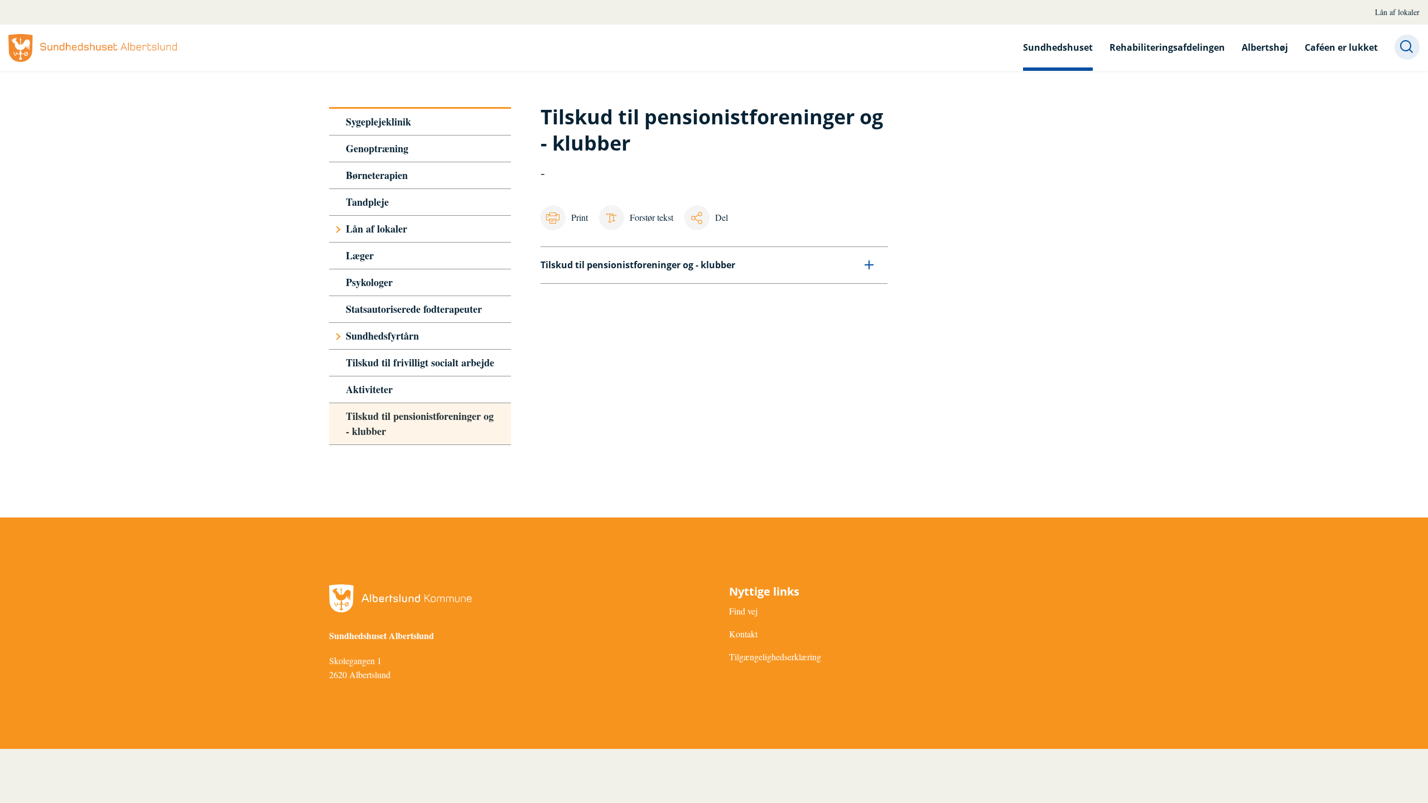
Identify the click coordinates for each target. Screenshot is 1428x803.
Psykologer (369, 282)
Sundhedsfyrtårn (382, 335)
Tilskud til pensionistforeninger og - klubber (420, 423)
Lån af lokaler (1397, 12)
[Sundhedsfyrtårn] (338, 336)
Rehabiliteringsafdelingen (1167, 47)
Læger (360, 255)
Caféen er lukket (1341, 47)
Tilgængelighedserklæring (775, 656)
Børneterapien (377, 175)
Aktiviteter (369, 389)
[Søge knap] (1407, 47)
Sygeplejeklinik (378, 121)
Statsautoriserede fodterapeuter (414, 309)
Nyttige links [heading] (764, 591)
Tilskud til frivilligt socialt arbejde (420, 362)
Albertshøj (1265, 47)
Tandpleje (367, 202)
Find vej (743, 611)
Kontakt (743, 634)
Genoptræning (377, 148)
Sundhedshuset (1058, 47)
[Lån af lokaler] (338, 229)
